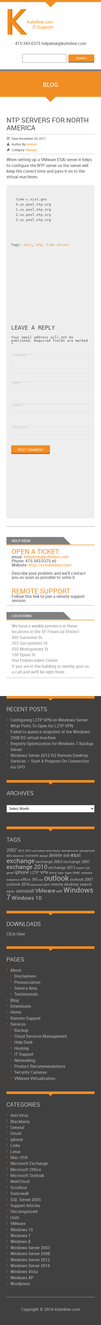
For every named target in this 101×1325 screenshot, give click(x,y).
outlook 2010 (18, 884)
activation (38, 851)
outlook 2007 (81, 879)
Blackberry (20, 1121)
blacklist (18, 856)
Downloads (20, 1006)
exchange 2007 (76, 861)
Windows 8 (20, 1241)
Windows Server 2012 (30, 1260)
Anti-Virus (19, 1115)
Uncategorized (23, 1211)
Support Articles (25, 1205)
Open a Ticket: (36, 551)
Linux (15, 1151)
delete (55, 855)
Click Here (15, 934)
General (17, 1127)
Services (18, 1024)
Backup (21, 1030)
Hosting (21, 1048)
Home (15, 1012)
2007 (11, 850)
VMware (31, 150)
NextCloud (20, 1181)
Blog (14, 1000)
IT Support (24, 1054)
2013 (28, 851)
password (37, 884)
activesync (53, 851)
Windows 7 (20, 1235)
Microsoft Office (25, 1169)
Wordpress (20, 1283)
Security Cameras (30, 1072)
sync (10, 891)
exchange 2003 (48, 861)
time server (57, 245)
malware (86, 873)
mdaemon (12, 880)
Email (20, 405)
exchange (20, 860)
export (80, 868)
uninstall (25, 891)
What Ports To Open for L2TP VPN (41, 726)
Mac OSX (19, 1157)
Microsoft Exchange (29, 1163)
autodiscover (70, 851)
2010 (21, 851)
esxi (28, 245)
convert (31, 855)
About (15, 970)
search (86, 884)
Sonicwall (19, 1193)
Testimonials (26, 994)
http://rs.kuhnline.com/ (50, 565)
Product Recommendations (39, 1066)
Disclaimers (25, 976)
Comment (22, 355)
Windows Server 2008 (30, 1253)
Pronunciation (27, 982)
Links (15, 1145)
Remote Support (41, 591)
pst (47, 884)
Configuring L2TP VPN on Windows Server (49, 720)
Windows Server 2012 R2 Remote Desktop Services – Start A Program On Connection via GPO (49, 761)
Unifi (14, 1217)
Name (19, 382)
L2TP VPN (39, 872)
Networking (24, 1060)
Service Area (25, 988)
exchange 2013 (61, 867)
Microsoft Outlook (27, 1175)
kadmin (31, 144)
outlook (56, 878)
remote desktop (65, 884)
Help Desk (23, 1042)
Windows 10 (27, 897)
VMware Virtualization (34, 1078)
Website (20, 427)
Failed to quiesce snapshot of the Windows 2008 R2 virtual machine (50, 734)
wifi (59, 891)
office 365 (29, 879)
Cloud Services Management (40, 1036)
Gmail (15, 1133)
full (87, 868)
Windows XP (21, 1278)
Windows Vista (24, 1271)
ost (41, 880)
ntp (39, 245)
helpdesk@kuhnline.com (46, 557)
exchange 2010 (26, 867)
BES (9, 856)
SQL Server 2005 (25, 1199)
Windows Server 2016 (30, 1265)
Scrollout (18, 1187)
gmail (10, 873)
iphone (22, 872)
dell (66, 855)
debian (43, 856)
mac (76, 872)
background (87, 851)
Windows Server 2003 (30, 1247)
